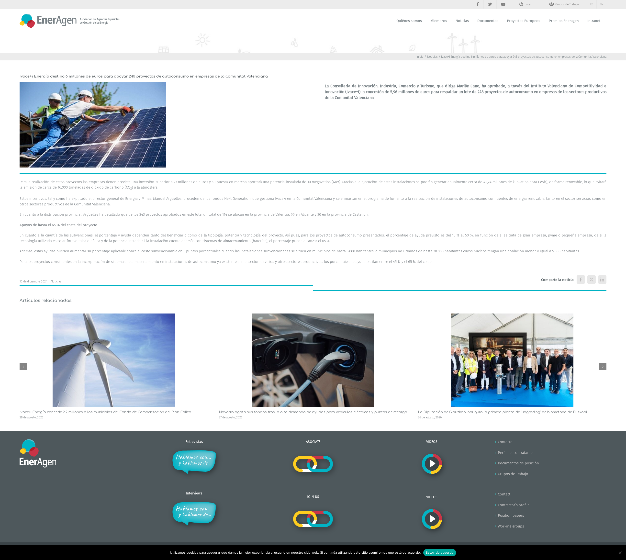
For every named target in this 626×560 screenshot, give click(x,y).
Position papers (511, 515)
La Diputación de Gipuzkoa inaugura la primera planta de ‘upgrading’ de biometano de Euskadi (502, 412)
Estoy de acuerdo (440, 552)
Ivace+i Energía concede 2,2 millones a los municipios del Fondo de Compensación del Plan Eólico (105, 412)
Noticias (56, 281)
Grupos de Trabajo (513, 474)
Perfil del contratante (515, 452)
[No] (619, 552)
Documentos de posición (518, 463)
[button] (23, 366)
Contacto (505, 442)
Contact (504, 494)
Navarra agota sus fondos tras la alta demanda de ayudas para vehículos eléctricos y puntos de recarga (313, 412)
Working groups (511, 526)
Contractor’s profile (513, 505)
